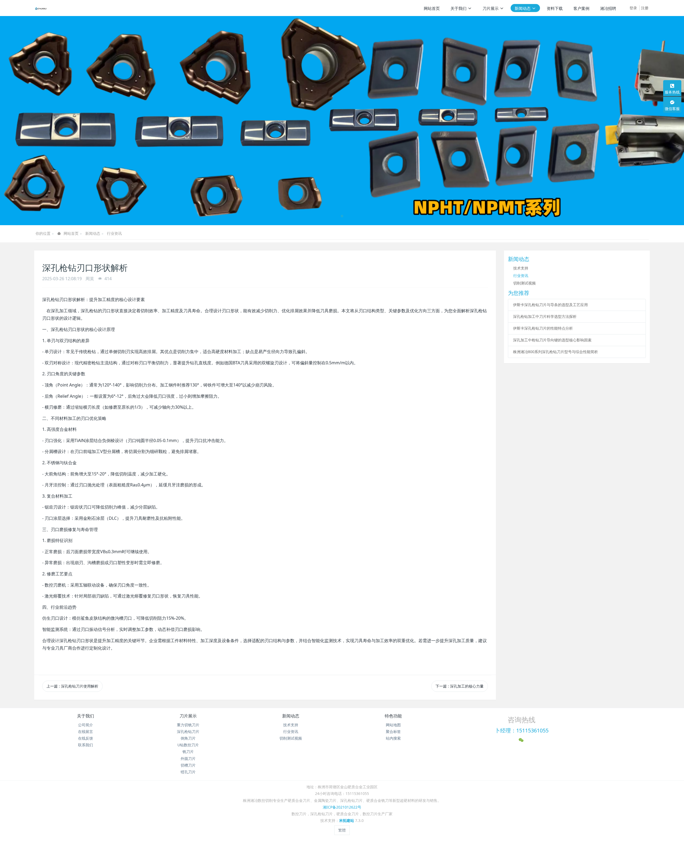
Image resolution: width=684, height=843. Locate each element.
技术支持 (520, 268)
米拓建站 (347, 820)
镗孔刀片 (188, 771)
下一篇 (460, 686)
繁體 (342, 830)
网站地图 (393, 724)
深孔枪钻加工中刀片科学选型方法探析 (545, 316)
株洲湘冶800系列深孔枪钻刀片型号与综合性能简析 (555, 351)
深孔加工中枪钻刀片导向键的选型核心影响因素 (552, 339)
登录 (633, 7)
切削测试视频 (524, 283)
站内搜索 (393, 738)
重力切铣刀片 (188, 724)
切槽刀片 (188, 765)
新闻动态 (92, 233)
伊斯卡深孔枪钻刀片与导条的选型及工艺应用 (550, 304)
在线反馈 (85, 738)
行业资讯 (114, 233)
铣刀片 (188, 751)
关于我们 (85, 716)
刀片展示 (188, 716)
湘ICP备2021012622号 (342, 807)
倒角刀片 (188, 738)
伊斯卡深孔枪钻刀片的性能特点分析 (543, 328)
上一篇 (72, 686)
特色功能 (393, 716)
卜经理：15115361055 (522, 730)
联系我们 (85, 744)
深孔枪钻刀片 (188, 731)
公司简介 (85, 724)
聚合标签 (393, 731)
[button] (34, 120)
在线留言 (85, 731)
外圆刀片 (188, 758)
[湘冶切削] (41, 8)
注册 (644, 7)
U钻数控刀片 (188, 744)
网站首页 (432, 8)
